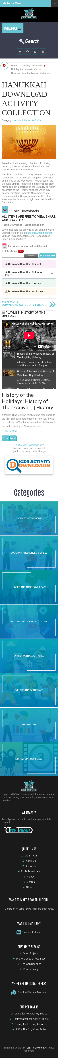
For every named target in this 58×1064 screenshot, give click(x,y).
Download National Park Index (32, 992)
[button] (29, 264)
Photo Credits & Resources (31, 958)
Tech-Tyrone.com (34, 1047)
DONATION (31, 855)
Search (31, 881)
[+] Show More (9, 431)
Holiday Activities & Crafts (27, 120)
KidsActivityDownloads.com (29, 445)
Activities (31, 866)
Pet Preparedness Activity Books (31, 1018)
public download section (39, 232)
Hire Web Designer (31, 963)
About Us (31, 860)
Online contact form (31, 932)
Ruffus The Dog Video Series (30, 1029)
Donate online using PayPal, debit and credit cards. (29, 909)
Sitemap (30, 887)
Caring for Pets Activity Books (31, 1013)
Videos (31, 876)
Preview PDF (47, 255)
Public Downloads (30, 871)
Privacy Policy (30, 969)
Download (31, 256)
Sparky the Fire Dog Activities (31, 1024)
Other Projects (31, 953)
